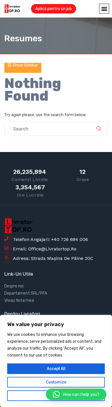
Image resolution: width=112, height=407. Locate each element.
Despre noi (14, 286)
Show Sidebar (25, 65)
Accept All (56, 368)
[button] (104, 9)
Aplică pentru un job (53, 8)
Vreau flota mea (19, 300)
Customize (56, 382)
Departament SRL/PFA (25, 293)
